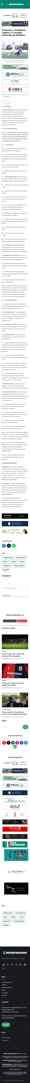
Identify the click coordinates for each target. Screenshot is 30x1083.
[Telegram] (26, 743)
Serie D (14, 561)
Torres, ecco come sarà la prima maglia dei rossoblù (13, 684)
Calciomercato (20, 557)
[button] (2, 4)
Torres (22, 561)
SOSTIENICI (5, 1002)
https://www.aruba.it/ (15, 1069)
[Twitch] (21, 743)
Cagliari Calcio (7, 557)
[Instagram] (17, 743)
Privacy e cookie (6, 1037)
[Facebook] (4, 546)
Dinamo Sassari (19, 566)
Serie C (5, 561)
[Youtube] (4, 743)
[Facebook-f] (13, 743)
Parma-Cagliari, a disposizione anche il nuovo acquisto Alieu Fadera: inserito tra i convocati (15, 714)
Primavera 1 (7, 566)
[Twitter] (9, 546)
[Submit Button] (25, 727)
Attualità (6, 570)
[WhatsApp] (14, 546)
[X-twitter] (8, 743)
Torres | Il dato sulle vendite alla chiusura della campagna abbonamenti (13, 656)
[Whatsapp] (15, 746)
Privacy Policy (5, 1040)
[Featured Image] (15, 641)
